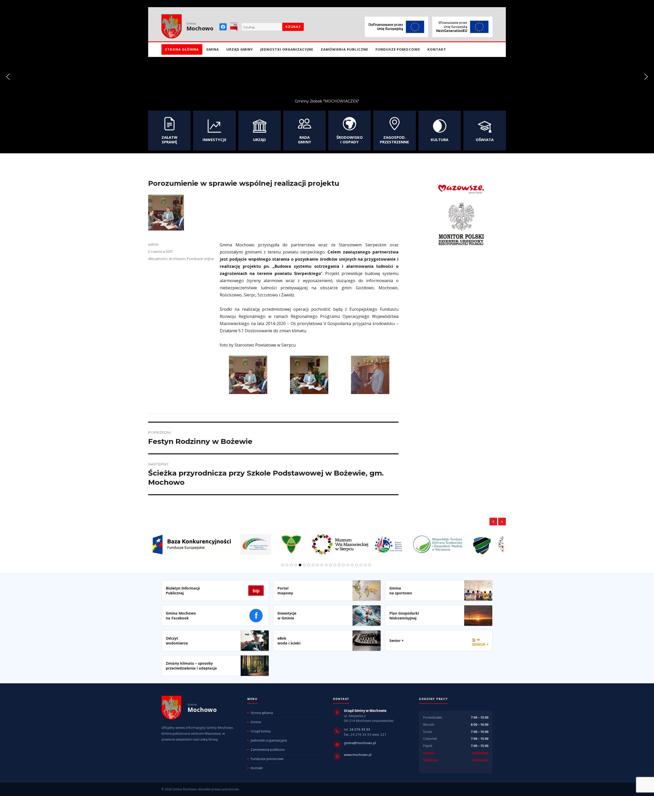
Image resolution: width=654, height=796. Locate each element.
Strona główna (182, 49)
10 (322, 565)
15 (343, 565)
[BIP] (233, 26)
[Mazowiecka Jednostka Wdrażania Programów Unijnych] (168, 541)
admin (153, 244)
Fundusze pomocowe (398, 49)
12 (330, 565)
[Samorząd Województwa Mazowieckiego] (474, 541)
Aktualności (157, 259)
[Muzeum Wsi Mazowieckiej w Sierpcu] (253, 541)
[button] (8, 77)
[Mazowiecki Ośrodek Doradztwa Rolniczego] (204, 541)
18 (356, 565)
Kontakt (436, 49)
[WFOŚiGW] (350, 541)
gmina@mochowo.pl (360, 743)
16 (348, 565)
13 (335, 565)
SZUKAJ (293, 27)
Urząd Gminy (239, 49)
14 (339, 565)
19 (361, 565)
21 (369, 565)
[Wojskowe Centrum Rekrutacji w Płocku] (395, 542)
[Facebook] (223, 26)
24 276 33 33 (359, 729)
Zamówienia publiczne (344, 49)
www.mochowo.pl (357, 754)
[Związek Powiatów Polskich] (421, 541)
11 (326, 565)
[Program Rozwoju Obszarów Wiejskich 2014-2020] (301, 541)
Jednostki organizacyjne (286, 49)
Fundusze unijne (200, 259)
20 (365, 565)
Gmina (212, 49)
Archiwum (177, 259)
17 (352, 565)
